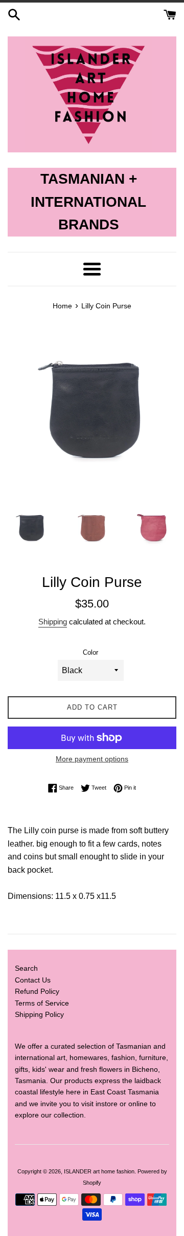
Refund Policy (37, 991)
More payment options (92, 759)
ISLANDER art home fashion (99, 1171)
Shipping (52, 621)
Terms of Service (42, 1003)
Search (26, 968)
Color (90, 652)
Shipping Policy (39, 1014)
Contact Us (33, 980)
